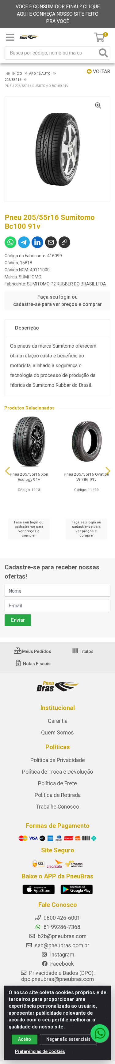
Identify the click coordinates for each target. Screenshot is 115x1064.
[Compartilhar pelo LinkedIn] (37, 242)
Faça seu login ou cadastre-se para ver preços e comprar (57, 300)
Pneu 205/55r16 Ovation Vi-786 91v (86, 477)
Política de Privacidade (57, 760)
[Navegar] (7, 471)
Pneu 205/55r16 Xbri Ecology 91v (29, 477)
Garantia (57, 721)
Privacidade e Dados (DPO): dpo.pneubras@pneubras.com (58, 976)
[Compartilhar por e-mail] (51, 242)
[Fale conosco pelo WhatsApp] (99, 1033)
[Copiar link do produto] (64, 242)
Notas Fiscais (36, 663)
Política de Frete (57, 783)
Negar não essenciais (68, 1039)
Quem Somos (57, 733)
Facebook (61, 964)
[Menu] (10, 37)
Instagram (61, 955)
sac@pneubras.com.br (61, 945)
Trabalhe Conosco (57, 807)
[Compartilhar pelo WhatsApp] (10, 242)
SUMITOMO (30, 276)
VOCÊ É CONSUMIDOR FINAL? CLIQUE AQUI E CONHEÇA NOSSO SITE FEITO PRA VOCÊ (58, 14)
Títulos (86, 651)
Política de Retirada (58, 795)
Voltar (101, 71)
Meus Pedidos (36, 651)
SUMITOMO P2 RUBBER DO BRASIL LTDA (66, 283)
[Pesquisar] (103, 53)
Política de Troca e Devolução (57, 772)
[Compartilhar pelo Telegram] (24, 242)
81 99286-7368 (61, 927)
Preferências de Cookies (40, 1051)
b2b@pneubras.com (61, 936)
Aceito (24, 1039)
